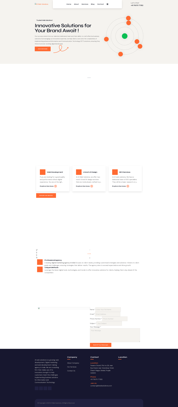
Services (85, 4)
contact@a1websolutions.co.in (101, 386)
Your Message (95, 327)
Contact (100, 4)
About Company (73, 363)
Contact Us (71, 371)
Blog (92, 4)
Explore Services (47, 186)
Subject (93, 323)
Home (68, 4)
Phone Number (96, 319)
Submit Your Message (100, 345)
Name (92, 310)
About (76, 4)
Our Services (71, 367)
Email (92, 314)
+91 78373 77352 (137, 5)
